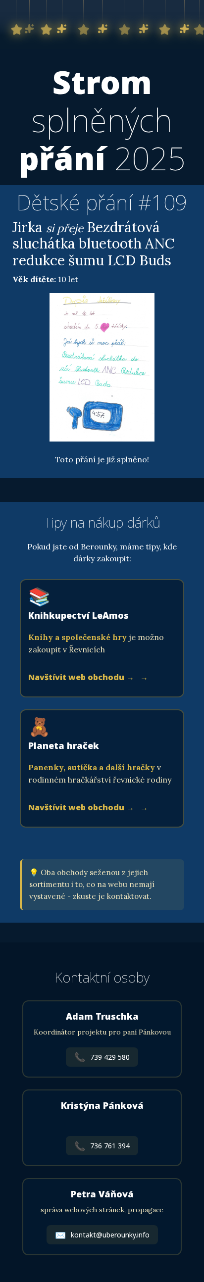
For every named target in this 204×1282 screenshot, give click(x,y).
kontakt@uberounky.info (102, 1235)
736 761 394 (102, 1146)
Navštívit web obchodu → (82, 677)
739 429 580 (102, 1057)
